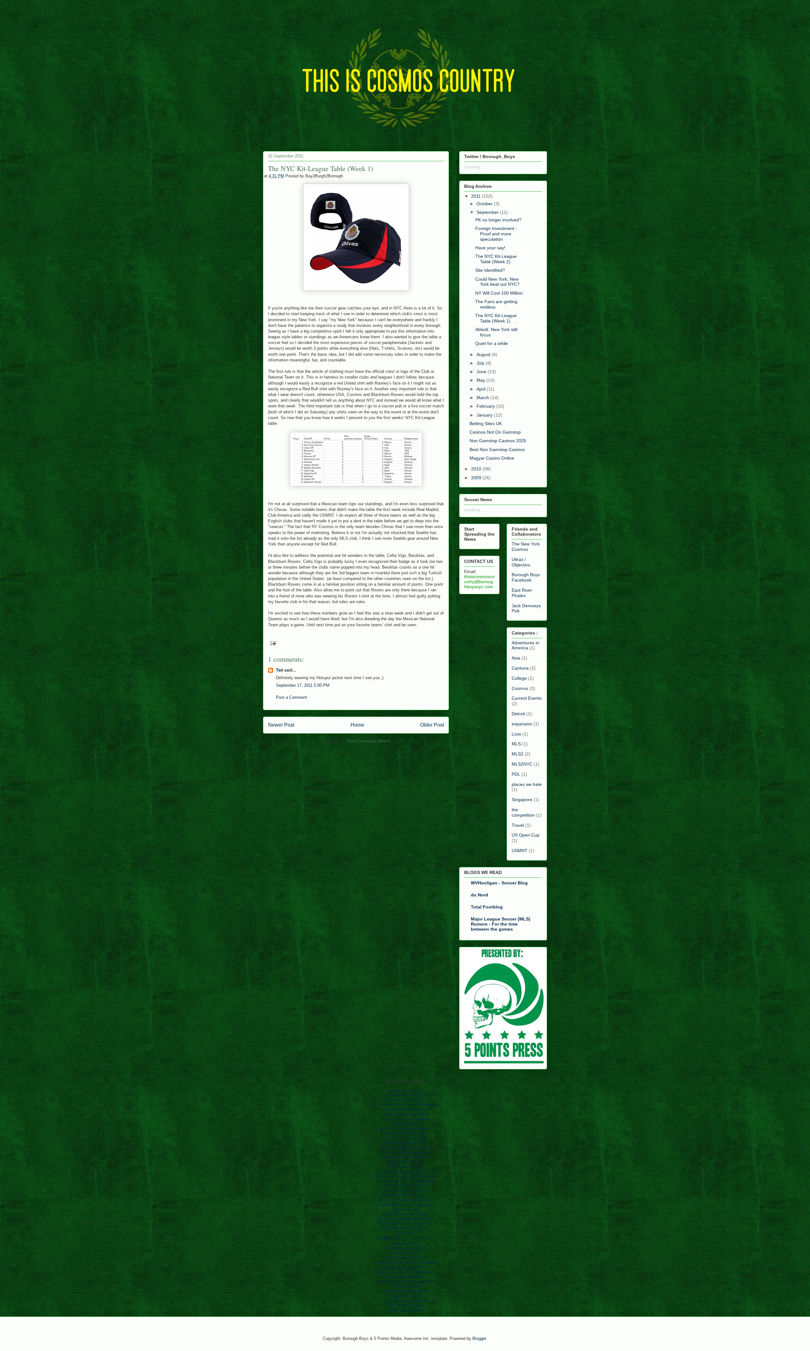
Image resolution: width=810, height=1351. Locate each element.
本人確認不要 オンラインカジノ (405, 1238)
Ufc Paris (405, 1233)
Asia (516, 657)
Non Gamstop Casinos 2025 (498, 440)
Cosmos (520, 688)
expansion (522, 723)
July (480, 363)
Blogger (479, 1338)
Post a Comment (291, 697)
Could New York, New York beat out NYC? (497, 282)
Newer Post (281, 725)
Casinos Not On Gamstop (495, 432)
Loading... (474, 166)
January (485, 414)
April (481, 389)
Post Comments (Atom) (368, 741)
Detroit (518, 713)
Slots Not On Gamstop (405, 1133)
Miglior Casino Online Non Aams (405, 1272)
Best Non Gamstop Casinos (497, 449)
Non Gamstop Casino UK (405, 1171)
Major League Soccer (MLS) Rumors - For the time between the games (500, 924)
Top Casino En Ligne (405, 1305)
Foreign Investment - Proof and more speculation (496, 234)
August (483, 354)
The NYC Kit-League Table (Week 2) (496, 259)
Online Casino (405, 1123)
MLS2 (517, 753)
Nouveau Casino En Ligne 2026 (405, 1281)
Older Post (432, 725)
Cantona (520, 668)
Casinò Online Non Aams (405, 1291)
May (481, 380)
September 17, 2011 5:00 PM (302, 685)
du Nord (479, 894)
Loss (516, 733)
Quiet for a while (491, 343)
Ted (279, 670)
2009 (476, 477)
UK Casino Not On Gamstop (405, 1147)
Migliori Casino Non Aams (405, 1214)
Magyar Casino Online (492, 458)
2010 (476, 468)
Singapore (522, 799)
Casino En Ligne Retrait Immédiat (405, 1262)
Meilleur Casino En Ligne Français (405, 1176)
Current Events (527, 698)
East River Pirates (522, 593)
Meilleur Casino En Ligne (405, 1195)
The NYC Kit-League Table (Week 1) (496, 318)
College (519, 678)
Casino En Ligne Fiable (405, 1138)
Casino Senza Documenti (405, 1257)
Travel (518, 825)
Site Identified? (490, 270)
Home (357, 725)
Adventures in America (525, 645)
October (485, 203)
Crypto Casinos (405, 1209)
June (481, 371)
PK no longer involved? (498, 219)
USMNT (519, 850)
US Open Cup (525, 835)
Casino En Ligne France (405, 1267)
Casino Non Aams (405, 1161)
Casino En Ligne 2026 (405, 1248)
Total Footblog (487, 906)
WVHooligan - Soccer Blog (499, 882)
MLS (516, 743)
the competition (523, 812)
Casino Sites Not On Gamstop (405, 1180)
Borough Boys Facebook (526, 577)
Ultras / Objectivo (521, 562)
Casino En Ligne (405, 1253)
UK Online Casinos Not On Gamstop (405, 1104)
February (486, 406)
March (483, 397)
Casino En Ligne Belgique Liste (405, 1218)
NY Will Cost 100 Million (499, 293)
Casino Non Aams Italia (405, 1114)
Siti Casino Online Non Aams (405, 1199)
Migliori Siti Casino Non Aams (405, 1204)
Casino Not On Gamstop (405, 1109)
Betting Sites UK (486, 423)
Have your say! (490, 247)
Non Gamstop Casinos (405, 1100)
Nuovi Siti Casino (405, 1090)
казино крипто (405, 1243)
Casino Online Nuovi (405, 1276)
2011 (476, 196)
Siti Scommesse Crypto (405, 1228)
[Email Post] (272, 642)
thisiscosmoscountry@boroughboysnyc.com (479, 581)
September (488, 212)
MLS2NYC (522, 764)
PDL (516, 774)
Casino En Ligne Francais (405, 1300)
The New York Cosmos (526, 546)
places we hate (527, 784)
